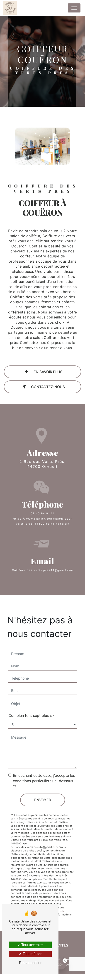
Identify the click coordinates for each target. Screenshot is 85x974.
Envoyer (42, 800)
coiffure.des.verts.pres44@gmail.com (43, 570)
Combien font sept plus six (31, 715)
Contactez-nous (47, 387)
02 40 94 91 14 (43, 513)
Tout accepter (31, 945)
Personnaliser (30, 963)
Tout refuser (31, 954)
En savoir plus (47, 372)
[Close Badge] (65, 960)
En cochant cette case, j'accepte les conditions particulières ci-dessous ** (44, 781)
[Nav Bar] (74, 7)
